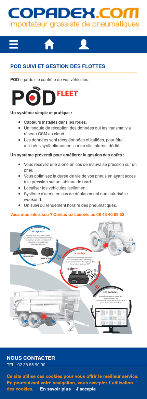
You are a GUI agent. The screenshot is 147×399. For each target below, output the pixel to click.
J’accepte (86, 388)
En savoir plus (55, 388)
